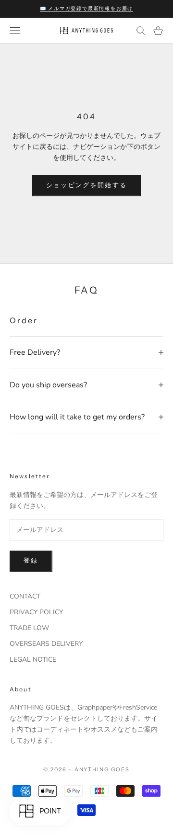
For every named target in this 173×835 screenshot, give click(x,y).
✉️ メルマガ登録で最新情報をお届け (87, 8)
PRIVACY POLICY (36, 612)
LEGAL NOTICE (33, 659)
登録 (31, 560)
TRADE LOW (29, 627)
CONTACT (25, 596)
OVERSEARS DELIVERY (46, 643)
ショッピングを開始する (86, 185)
